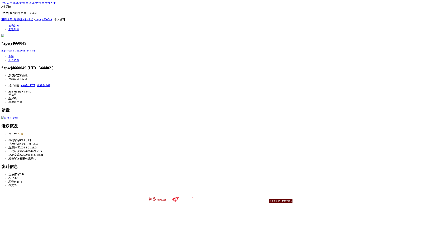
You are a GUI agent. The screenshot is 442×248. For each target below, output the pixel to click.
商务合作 (278, 196)
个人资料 (13, 60)
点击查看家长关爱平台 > (280, 201)
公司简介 (205, 196)
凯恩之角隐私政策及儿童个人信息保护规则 (242, 196)
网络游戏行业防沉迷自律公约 (245, 201)
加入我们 (288, 196)
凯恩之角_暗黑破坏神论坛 (17, 19)
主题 (11, 56)
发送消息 (13, 29)
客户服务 (216, 196)
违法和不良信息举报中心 (160, 207)
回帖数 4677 (28, 85)
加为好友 (13, 25)
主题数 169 (43, 85)
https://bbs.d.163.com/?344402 (18, 50)
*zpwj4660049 (43, 19)
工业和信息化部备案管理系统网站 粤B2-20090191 (196, 207)
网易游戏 (267, 196)
